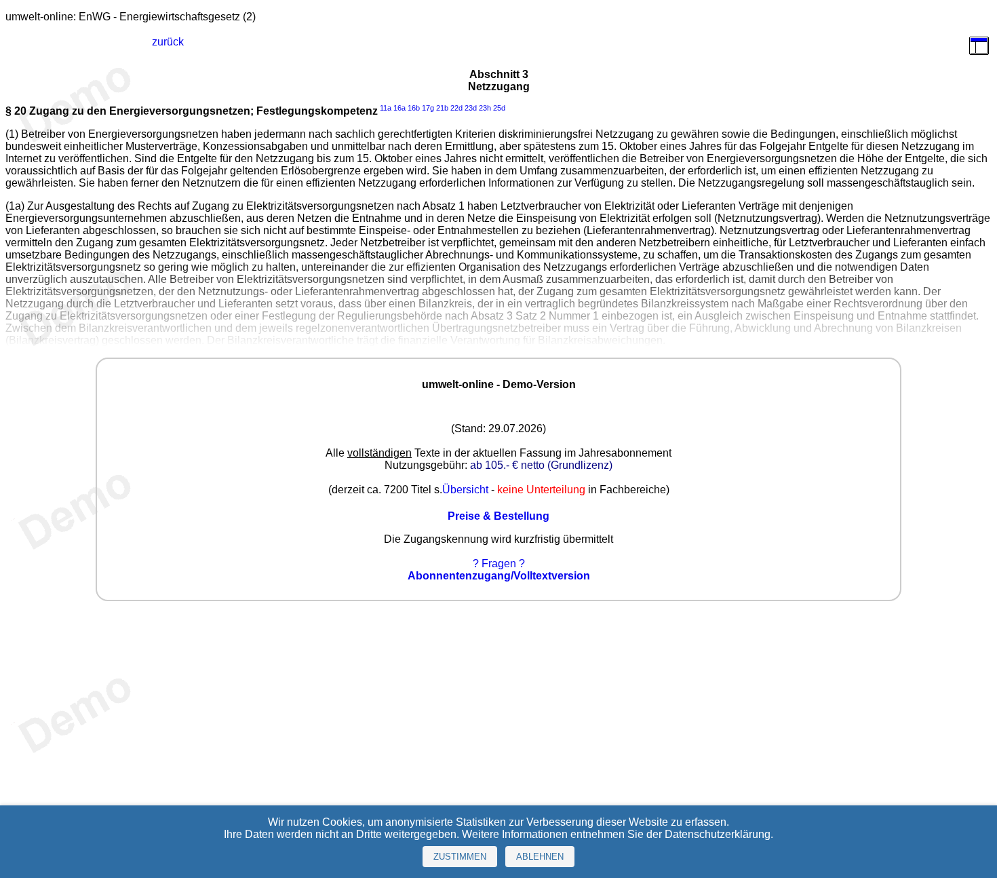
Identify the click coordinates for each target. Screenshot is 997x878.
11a (385, 108)
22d (456, 108)
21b (442, 108)
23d (471, 108)
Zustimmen (459, 857)
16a (399, 108)
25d (499, 108)
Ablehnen (540, 857)
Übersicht (465, 489)
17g (428, 108)
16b (414, 108)
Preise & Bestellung (498, 516)
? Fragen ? (499, 563)
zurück (168, 41)
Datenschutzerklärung (717, 834)
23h (485, 108)
